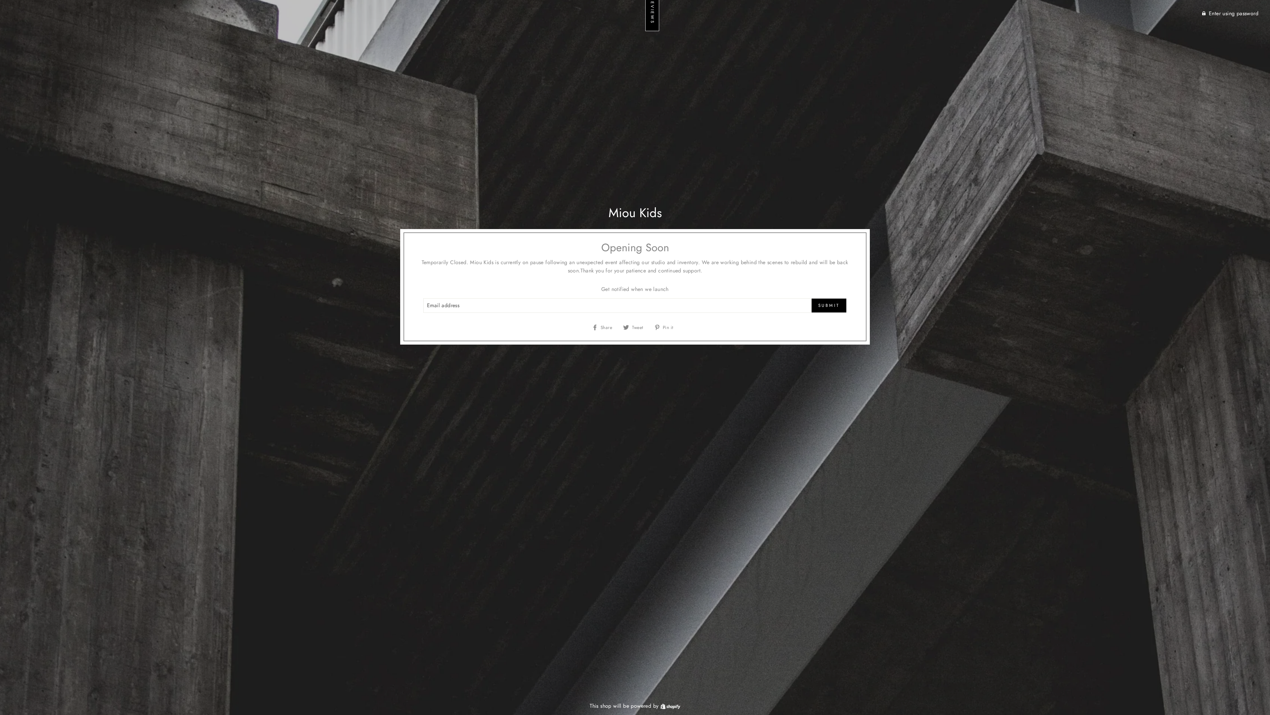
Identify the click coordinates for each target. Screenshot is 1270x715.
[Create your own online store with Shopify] (670, 706)
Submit (829, 305)
